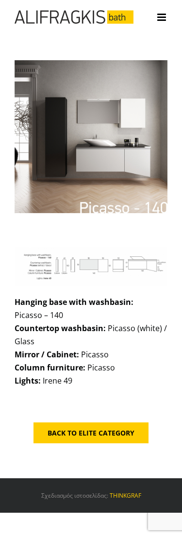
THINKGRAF (125, 495)
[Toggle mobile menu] (162, 17)
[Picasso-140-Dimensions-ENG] (91, 251)
